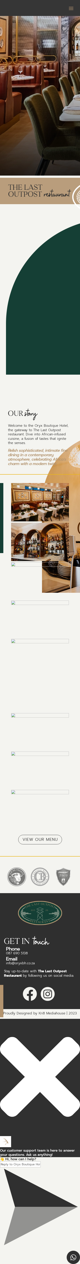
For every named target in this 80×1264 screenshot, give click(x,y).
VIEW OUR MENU (40, 839)
